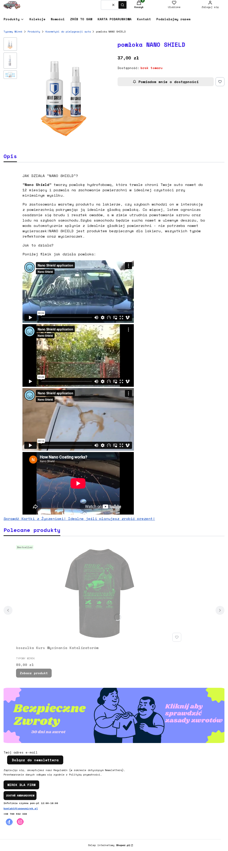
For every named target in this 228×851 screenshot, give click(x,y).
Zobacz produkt (34, 673)
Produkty (34, 31)
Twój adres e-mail (21, 752)
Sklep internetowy (109, 845)
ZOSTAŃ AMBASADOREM (20, 795)
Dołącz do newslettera (35, 760)
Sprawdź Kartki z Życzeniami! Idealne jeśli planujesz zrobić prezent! (79, 518)
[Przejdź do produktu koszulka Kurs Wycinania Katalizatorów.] (99, 593)
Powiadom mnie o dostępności (168, 81)
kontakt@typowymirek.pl (21, 808)
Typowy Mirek (13, 31)
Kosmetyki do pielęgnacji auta (68, 31)
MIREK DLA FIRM (21, 784)
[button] (122, 5)
